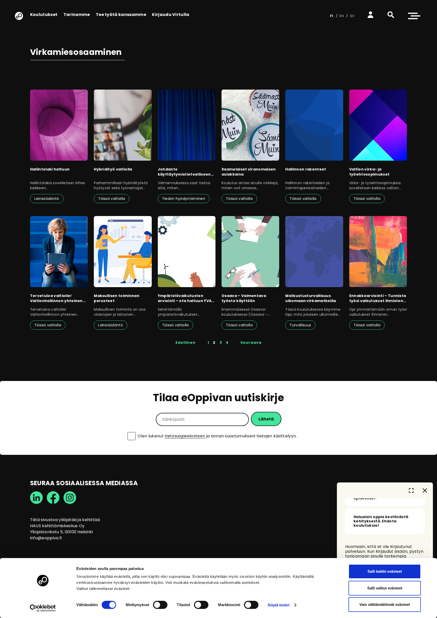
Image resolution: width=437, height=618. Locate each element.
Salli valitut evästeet (384, 588)
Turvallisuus (300, 325)
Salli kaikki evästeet (384, 571)
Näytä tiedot (278, 605)
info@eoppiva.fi (46, 538)
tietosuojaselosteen (185, 436)
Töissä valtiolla (111, 198)
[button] (391, 15)
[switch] (160, 605)
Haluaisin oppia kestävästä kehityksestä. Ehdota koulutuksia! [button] (381, 521)
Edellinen (185, 342)
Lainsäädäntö (46, 198)
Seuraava (251, 342)
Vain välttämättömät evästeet (384, 604)
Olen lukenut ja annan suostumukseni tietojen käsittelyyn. (217, 436)
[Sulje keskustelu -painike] (425, 490)
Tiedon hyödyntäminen (183, 198)
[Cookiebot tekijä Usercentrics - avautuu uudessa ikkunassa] (43, 608)
